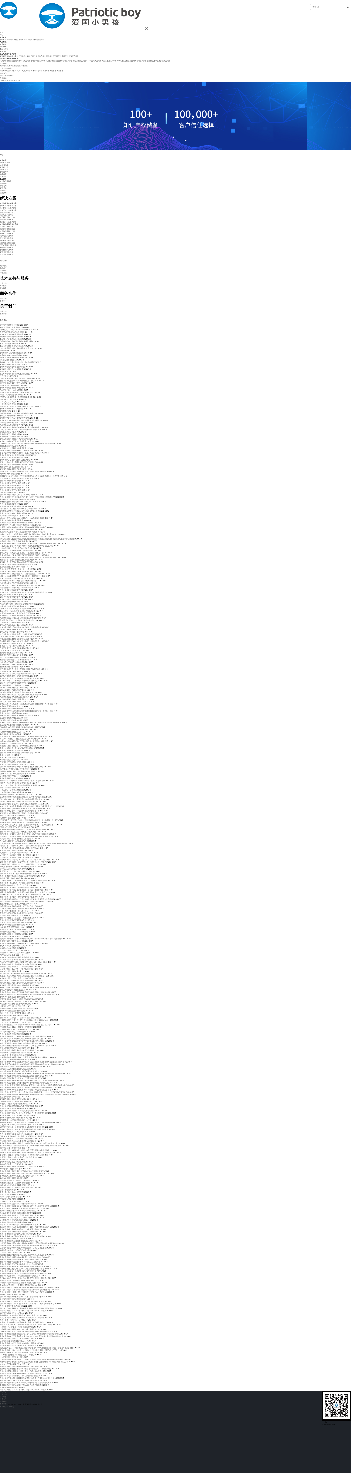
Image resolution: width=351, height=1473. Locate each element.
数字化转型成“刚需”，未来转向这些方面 (14, 660)
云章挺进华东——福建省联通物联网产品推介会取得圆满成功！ (23, 1322)
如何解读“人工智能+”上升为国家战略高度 (15, 330)
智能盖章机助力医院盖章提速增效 (12, 506)
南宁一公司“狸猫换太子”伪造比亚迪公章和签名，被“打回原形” (23, 781)
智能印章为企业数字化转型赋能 (11, 409)
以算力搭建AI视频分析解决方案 (158, 61)
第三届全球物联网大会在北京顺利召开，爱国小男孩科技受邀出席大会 (25, 1227)
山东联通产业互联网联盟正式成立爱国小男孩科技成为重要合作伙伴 (24, 1332)
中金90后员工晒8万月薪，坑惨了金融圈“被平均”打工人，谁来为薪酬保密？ (27, 825)
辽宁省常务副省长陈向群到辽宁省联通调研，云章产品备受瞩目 (23, 1248)
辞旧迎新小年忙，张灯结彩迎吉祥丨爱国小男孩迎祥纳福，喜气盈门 (24, 711)
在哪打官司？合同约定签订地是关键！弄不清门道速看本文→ (22, 890)
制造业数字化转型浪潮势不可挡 (11, 667)
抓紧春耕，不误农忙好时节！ (10, 1006)
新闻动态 (10, 80)
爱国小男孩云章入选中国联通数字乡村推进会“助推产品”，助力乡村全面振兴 (28, 1081)
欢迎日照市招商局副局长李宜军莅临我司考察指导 (18, 1215)
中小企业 (24, 66)
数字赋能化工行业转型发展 (10, 434)
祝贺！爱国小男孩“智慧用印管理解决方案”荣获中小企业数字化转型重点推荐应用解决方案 (33, 1085)
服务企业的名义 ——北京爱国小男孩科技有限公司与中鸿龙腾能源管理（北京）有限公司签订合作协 (36, 1348)
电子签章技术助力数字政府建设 (11, 671)
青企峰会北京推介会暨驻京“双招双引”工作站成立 (18, 1204)
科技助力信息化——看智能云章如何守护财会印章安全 (19, 681)
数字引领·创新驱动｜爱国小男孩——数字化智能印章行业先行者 (23, 829)
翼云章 (27, 71)
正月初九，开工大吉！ (8, 402)
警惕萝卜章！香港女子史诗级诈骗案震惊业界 (16, 406)
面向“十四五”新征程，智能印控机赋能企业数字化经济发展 (21, 1067)
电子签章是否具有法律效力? (10, 706)
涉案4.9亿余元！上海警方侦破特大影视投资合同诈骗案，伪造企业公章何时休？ (29, 534)
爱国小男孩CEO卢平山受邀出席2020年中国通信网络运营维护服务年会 (25, 1090)
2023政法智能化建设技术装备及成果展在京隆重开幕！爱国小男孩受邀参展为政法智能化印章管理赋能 (37, 539)
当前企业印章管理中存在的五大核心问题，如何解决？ (19, 1071)
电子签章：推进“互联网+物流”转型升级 (14, 541)
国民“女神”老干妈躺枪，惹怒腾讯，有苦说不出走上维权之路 (22, 1136)
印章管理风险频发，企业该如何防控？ (14, 1132)
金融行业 (65, 56)
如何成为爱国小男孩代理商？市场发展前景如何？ (18, 983)
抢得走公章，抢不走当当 (9, 1160)
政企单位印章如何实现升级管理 (11, 750)
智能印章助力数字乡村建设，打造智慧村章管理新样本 (19, 420)
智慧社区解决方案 (6, 252)
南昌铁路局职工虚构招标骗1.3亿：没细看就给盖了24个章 (21, 574)
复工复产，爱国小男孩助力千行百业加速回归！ (17, 913)
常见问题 (46, 71)
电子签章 (3, 44)
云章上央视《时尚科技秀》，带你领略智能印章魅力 (19, 1225)
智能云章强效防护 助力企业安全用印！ (14, 990)
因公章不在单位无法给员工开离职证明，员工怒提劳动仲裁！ (22, 518)
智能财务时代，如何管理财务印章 (12, 664)
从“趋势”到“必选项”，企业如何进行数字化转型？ (18, 620)
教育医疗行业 (74, 56)
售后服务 (60, 71)
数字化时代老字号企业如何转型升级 (13, 467)
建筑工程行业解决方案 (8, 210)
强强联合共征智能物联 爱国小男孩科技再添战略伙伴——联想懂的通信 (25, 1369)
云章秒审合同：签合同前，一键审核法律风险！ (17, 969)
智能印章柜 (32, 40)
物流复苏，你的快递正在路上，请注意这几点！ (17, 906)
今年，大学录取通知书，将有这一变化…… (15, 911)
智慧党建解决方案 (6, 250)
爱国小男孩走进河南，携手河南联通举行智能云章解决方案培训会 (24, 992)
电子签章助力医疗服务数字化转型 (12, 425)
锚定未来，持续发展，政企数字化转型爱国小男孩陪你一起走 (22, 741)
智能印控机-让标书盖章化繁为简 (12, 353)
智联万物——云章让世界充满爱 (11, 936)
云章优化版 (14, 40)
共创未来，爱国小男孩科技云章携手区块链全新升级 (19, 1232)
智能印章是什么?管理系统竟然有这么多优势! (16, 1118)
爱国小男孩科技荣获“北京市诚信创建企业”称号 (17, 1241)
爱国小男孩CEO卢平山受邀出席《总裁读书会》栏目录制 (20, 1260)
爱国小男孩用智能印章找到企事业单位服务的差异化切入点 (21, 767)
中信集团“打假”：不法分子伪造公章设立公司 (16, 548)
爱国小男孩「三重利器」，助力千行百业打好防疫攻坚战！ (21, 1018)
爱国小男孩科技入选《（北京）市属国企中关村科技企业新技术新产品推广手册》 (29, 1350)
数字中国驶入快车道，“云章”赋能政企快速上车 (17, 674)
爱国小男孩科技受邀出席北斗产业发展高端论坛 (17, 1134)
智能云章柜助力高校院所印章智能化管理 (15, 439)
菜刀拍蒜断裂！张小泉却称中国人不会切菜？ (16, 839)
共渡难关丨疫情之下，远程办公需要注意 (15, 1183)
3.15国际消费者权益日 (8, 360)
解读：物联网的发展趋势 (9, 344)
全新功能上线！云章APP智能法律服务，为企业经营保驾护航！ (23, 902)
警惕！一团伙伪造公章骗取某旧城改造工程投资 (17, 462)
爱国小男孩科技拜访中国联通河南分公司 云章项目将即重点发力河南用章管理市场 (30, 1334)
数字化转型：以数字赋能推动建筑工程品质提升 (17, 560)
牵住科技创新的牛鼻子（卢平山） (12, 1313)
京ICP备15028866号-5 (7, 1407)
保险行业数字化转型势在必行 (10, 623)
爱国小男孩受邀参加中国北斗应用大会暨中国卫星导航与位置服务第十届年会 (28, 1064)
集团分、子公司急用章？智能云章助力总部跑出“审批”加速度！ (23, 976)
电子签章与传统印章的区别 (10, 355)
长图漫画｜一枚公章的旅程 (10, 1015)
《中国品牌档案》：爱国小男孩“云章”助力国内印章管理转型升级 (23, 881)
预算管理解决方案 (65, 61)
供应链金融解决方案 (108, 61)
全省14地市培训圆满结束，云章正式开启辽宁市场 (18, 1339)
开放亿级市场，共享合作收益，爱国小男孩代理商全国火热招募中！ (24, 988)
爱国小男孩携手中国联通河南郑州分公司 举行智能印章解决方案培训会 (25, 994)
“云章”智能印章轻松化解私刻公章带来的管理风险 (18, 604)
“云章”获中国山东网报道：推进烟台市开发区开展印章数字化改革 (23, 962)
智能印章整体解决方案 (8, 56)
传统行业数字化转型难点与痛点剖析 (13, 762)
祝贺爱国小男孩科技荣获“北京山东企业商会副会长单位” (20, 1208)
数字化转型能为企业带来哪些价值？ (13, 709)
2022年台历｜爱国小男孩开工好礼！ (13, 1013)
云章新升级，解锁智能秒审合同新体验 (14, 1055)
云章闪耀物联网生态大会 (9, 1387)
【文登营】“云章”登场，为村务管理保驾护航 (16, 1327)
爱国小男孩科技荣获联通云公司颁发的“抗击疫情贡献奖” (20, 1171)
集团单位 (10, 66)
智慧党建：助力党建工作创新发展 (12, 464)
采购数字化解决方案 (7, 61)
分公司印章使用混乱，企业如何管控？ (14, 1032)
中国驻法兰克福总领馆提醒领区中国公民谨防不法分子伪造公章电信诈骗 (26, 444)
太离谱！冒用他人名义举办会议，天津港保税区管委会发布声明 (23, 527)
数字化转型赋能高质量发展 (10, 602)
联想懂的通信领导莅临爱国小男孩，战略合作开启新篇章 (20, 1385)
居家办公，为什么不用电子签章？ (12, 743)
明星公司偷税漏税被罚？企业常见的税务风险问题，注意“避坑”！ (23, 892)
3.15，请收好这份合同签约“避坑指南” (13, 657)
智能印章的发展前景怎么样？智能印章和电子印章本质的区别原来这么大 (26, 1153)
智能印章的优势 (6, 411)
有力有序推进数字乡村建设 (10, 325)
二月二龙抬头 (5, 376)
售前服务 (53, 71)
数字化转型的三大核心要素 (10, 713)
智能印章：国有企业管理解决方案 (12, 997)
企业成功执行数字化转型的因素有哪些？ (15, 725)
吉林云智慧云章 (36, 71)
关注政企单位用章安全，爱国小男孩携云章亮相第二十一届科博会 (24, 1278)
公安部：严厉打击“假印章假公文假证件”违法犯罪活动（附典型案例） (25, 1290)
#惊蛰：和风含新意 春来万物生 (11, 395)
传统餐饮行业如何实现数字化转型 (12, 423)
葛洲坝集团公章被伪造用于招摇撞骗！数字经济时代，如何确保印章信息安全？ (29, 544)
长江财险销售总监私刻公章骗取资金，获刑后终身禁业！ (20, 427)
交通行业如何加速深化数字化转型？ (13, 567)
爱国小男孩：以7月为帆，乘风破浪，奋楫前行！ (17, 883)
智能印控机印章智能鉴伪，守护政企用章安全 (16, 392)
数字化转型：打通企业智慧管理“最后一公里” (16, 616)
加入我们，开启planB (7, 955)
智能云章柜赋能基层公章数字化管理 (13, 469)
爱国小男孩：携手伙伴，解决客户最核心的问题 (17, 897)
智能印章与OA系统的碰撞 (9, 385)
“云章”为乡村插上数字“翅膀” (10, 650)
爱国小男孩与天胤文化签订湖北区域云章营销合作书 (19, 1271)
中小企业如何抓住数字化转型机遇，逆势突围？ (17, 639)
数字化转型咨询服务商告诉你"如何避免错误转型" (18, 748)
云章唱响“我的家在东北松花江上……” (14, 1341)
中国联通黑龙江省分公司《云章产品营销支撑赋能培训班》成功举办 (24, 1269)
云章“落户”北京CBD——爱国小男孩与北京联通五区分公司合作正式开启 (26, 1325)
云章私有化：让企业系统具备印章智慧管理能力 (17, 981)
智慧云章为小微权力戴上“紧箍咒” (12, 595)
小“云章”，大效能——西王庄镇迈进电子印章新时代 (19, 739)
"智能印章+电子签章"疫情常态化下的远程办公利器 (18, 727)
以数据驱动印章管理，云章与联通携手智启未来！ (18, 1125)
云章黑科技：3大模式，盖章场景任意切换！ (16, 953)
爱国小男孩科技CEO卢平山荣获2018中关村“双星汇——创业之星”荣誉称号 (27, 1304)
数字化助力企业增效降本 (9, 757)
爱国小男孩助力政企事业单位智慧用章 (14, 1108)
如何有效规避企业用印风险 (10, 1178)
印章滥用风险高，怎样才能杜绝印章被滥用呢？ (17, 413)
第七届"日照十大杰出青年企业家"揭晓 (14, 878)
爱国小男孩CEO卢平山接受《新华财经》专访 (16, 753)
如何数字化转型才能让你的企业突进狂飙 (15, 676)
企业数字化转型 (6, 181)
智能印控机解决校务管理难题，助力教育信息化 (17, 451)
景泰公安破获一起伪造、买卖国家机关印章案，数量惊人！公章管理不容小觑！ (29, 557)
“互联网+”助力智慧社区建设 (10, 474)
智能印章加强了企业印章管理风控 (12, 1162)
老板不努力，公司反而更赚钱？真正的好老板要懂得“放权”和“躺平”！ (25, 836)
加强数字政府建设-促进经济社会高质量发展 (16, 341)
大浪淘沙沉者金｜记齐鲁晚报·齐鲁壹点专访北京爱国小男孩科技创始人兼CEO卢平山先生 (32, 843)
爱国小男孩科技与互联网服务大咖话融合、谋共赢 (18, 1343)
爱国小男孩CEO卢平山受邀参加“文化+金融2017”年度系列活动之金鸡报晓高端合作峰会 (31, 1336)
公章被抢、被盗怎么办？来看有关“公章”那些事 (17, 1157)
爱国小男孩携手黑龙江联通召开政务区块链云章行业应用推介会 (23, 1036)
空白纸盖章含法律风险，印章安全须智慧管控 (16, 1027)
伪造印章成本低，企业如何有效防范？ (14, 774)
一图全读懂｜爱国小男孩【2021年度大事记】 (16, 1022)
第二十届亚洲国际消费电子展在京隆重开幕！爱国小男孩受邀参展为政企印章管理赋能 (31, 1074)
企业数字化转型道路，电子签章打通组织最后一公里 (19, 802)
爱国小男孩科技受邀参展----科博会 (12, 1239)
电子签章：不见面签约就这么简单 (12, 662)
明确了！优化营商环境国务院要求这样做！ (15, 783)
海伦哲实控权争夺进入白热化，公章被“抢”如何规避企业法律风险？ (24, 1057)
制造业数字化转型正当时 (9, 446)
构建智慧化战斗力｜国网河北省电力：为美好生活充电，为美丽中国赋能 (26, 1122)
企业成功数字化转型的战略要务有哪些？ (15, 729)
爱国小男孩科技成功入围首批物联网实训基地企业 (18, 1167)
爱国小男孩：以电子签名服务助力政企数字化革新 (18, 678)
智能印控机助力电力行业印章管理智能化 (15, 418)
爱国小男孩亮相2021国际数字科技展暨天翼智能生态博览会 (21, 1039)
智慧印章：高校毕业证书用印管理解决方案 (15, 957)
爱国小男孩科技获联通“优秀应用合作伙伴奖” (16, 1234)
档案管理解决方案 (139, 61)
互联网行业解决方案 (7, 217)
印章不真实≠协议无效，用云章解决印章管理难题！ (18, 771)
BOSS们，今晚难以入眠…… (10, 950)
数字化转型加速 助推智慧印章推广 (12, 346)
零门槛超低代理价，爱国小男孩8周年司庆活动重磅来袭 (20, 669)
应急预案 (3, 193)
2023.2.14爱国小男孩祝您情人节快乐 (13, 690)
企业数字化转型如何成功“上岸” (11, 630)
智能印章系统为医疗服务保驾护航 (12, 367)
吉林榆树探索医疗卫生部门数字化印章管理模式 (17, 960)
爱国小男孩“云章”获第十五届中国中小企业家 (16, 569)
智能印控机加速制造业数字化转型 (12, 599)
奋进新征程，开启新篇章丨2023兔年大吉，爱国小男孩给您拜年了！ (24, 704)
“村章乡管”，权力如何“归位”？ (11, 1169)
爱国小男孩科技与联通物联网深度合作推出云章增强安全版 (21, 1236)
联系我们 (17, 80)
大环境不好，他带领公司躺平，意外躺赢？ (15, 855)
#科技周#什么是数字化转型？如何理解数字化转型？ (19, 581)
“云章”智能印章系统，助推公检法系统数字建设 (17, 636)
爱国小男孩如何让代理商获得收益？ (13, 920)
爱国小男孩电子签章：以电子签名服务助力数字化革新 (19, 811)
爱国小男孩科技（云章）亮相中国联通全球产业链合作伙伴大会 (23, 1292)
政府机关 (3, 66)
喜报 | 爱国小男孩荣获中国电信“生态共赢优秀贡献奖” (19, 1043)
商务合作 (3, 73)
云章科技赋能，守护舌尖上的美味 (12, 941)
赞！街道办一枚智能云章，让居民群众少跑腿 (16, 967)
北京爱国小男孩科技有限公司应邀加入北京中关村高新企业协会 (23, 1255)
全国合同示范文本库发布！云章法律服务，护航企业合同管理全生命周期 (26, 899)
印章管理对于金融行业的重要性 (11, 337)
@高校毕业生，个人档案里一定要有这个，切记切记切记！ (21, 895)
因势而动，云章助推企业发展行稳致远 (14, 1069)
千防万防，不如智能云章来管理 (11, 790)
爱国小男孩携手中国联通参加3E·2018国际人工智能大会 (20, 1262)
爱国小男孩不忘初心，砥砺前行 (11, 778)
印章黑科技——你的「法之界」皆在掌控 (15, 885)
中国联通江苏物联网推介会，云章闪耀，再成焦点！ (19, 1329)
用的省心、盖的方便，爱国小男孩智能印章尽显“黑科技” (20, 799)
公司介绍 (3, 80)
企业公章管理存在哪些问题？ (10, 1097)
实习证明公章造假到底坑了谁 (10, 516)
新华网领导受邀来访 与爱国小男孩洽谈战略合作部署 (19, 502)
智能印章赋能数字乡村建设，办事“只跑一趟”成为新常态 (20, 511)
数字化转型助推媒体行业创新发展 (12, 513)
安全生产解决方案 (52, 61)
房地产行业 (41, 56)
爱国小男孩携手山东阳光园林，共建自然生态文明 (18, 918)
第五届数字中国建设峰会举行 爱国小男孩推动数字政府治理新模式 (24, 834)
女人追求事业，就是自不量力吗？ (12, 850)
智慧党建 (3, 188)
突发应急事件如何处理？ (9, 432)
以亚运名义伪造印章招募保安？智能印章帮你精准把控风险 (21, 537)
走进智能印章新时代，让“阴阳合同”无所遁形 (16, 613)
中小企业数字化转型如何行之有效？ (13, 606)
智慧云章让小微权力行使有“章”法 (12, 632)
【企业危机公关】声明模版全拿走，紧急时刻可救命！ (19, 848)
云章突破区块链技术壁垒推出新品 (12, 1222)
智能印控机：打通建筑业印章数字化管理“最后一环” (19, 585)
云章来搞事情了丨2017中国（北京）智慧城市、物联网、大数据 (23, 1311)
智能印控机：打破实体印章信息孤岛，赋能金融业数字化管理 (22, 592)
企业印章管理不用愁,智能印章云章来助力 (15, 1220)
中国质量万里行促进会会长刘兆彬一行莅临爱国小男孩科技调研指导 (24, 1150)
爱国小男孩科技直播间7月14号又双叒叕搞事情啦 (17, 495)
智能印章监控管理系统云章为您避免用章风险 (16, 571)
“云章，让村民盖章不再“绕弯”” (11, 1197)
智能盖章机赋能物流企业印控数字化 (13, 416)
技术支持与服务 (6, 68)
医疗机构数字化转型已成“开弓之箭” (13, 643)
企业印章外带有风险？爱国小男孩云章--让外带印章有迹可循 (22, 797)
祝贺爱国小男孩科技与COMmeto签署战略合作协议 (18, 1211)
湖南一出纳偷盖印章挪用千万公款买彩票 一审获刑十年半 (21, 576)
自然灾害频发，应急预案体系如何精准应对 (15, 478)
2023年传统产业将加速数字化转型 (12, 597)
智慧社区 (3, 190)
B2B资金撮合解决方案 (125, 61)
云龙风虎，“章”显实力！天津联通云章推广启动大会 (19, 1285)
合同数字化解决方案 (37, 61)
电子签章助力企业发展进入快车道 (12, 732)
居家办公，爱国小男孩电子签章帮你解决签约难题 (18, 746)
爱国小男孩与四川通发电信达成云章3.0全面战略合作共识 (21, 1257)
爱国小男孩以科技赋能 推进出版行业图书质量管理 (18, 876)
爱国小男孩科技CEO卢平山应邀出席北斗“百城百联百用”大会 (22, 1301)
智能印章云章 (5, 40)
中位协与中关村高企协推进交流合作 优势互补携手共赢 (20, 1283)
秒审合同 (3, 186)
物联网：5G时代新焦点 (8, 1294)
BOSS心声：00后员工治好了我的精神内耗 (15, 827)
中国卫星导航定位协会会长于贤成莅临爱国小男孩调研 (19, 1380)
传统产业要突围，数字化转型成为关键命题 (15, 648)
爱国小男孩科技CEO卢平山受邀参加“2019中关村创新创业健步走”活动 (25, 1287)
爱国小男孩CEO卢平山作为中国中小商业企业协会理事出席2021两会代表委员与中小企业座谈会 (34, 1094)
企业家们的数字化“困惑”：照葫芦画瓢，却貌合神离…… (20, 804)
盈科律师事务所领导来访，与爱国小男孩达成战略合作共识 (21, 1273)
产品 (1, 35)
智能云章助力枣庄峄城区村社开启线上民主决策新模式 (19, 813)
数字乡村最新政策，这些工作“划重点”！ (14, 904)
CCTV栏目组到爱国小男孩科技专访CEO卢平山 (17, 1355)
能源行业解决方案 (6, 215)
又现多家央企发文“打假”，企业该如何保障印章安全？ (19, 532)
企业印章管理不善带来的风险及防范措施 (15, 374)
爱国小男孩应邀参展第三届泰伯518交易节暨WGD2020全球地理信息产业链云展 (28, 1143)
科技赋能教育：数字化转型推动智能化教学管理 (17, 530)
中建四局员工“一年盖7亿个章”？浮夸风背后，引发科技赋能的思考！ (25, 1020)
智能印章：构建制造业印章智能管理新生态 (15, 564)
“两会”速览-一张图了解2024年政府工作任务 (16, 378)
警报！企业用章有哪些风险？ (10, 788)
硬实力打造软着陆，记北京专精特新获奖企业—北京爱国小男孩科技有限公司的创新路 (31, 939)
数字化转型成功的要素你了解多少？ (13, 764)
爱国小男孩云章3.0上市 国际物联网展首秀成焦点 (17, 1280)
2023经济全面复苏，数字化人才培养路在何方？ (17, 692)
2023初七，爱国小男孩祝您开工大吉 (13, 702)
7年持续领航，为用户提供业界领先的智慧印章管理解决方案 (22, 974)
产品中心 (3, 1392)
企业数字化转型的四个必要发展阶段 (13, 699)
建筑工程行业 (32, 56)
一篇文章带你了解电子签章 (10, 404)
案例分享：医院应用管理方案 (10, 971)
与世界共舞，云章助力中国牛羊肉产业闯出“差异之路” (19, 1315)
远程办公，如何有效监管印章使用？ (13, 1185)
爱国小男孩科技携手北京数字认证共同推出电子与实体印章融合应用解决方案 (28, 497)
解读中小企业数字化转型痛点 (10, 365)
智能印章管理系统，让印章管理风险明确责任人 (17, 1139)
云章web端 (4, 71)
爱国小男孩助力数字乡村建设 (10, 481)
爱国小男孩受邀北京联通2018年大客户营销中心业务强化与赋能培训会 (25, 1383)
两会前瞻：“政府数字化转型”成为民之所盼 (15, 1004)
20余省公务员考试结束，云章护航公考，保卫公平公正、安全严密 (24, 862)
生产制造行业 (22, 56)
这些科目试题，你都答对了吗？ (11, 915)
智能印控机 (23, 40)
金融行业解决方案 (6, 220)
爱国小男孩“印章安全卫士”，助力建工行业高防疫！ (19, 832)
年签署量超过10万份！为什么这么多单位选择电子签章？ (20, 641)
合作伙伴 (10, 76)
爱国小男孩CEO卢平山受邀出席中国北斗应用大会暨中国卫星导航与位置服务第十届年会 (32, 1062)
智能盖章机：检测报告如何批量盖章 (13, 448)
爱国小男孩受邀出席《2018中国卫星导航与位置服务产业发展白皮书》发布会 (28, 1378)
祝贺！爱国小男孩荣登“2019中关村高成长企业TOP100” (20, 1111)
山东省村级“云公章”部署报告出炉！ (13, 927)
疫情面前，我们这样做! (8, 1199)
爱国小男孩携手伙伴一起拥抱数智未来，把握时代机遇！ (20, 943)
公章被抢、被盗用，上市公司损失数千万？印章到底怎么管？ (22, 1155)
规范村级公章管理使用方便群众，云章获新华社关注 (19, 1078)
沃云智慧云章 (13, 71)
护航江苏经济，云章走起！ (10, 1357)
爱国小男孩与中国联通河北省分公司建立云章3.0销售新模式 (21, 1266)
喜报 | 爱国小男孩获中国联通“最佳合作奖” (15, 1048)
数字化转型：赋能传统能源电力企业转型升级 (16, 550)
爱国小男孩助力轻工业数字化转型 (12, 590)
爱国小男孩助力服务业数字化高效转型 (14, 455)
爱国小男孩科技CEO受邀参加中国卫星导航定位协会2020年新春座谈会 (25, 1206)
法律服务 (3, 183)
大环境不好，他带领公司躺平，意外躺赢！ (15, 857)
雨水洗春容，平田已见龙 (9, 399)
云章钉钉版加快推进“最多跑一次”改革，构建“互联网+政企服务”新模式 (25, 860)
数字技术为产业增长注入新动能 (11, 339)
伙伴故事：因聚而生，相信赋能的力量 (14, 841)
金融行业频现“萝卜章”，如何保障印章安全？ (16, 1029)
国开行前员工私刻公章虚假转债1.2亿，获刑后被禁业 (19, 509)
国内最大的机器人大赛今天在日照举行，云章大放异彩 (19, 1352)
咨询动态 (3, 1397)
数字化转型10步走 (6, 755)
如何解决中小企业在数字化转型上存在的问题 (16, 362)
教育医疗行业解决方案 (8, 222)
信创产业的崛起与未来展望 (10, 390)
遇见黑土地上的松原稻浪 (9, 948)
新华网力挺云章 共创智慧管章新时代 (13, 499)
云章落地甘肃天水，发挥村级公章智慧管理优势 (17, 964)
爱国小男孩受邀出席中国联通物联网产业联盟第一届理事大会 (22, 1373)
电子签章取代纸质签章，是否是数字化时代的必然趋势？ (20, 695)
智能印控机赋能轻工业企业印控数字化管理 (15, 441)
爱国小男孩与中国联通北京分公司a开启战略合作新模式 (20, 1376)
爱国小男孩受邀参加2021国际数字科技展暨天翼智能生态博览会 (23, 1041)
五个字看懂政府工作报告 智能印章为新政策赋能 (17, 999)
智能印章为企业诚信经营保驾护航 (12, 358)
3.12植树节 (4, 371)
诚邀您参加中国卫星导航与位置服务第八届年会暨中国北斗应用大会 (24, 1246)
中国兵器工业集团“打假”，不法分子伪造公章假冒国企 (19, 430)
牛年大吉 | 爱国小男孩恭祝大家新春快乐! (15, 1104)
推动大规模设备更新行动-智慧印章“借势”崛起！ (17, 348)
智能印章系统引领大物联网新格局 (12, 388)
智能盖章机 (40, 40)
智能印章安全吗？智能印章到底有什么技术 (15, 1120)
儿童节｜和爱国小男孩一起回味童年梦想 (15, 922)
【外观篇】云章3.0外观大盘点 (11, 1253)
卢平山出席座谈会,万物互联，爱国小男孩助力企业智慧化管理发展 (24, 1129)
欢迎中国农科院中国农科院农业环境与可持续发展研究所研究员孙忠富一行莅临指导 (30, 1146)
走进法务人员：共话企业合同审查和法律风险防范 (18, 1050)
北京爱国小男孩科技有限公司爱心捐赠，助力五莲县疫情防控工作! (24, 1046)
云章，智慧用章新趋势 (8, 1190)
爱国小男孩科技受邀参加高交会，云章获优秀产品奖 (19, 1229)
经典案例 (3, 1401)
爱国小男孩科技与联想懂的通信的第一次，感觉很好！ (19, 1366)
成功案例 (3, 63)
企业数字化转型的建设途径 (10, 718)
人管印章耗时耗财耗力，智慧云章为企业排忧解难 (18, 908)
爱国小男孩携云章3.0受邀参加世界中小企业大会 (17, 1264)
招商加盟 (3, 76)
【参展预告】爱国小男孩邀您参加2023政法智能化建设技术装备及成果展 (26, 546)
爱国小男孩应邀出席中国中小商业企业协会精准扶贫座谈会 (21, 1371)
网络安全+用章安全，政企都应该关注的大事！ (17, 795)
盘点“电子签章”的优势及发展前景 (12, 332)
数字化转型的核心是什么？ (10, 760)
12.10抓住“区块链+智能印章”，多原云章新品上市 (18, 1218)
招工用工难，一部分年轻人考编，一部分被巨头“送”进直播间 (22, 846)
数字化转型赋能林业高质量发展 (11, 520)
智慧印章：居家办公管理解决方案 (12, 946)
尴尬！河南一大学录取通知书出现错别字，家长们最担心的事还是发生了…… (28, 806)
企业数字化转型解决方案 (9, 224)
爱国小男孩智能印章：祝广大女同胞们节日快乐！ (18, 381)
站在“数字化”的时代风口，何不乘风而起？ (15, 769)
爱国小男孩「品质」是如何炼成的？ (13, 929)
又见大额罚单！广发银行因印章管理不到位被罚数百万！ (20, 555)
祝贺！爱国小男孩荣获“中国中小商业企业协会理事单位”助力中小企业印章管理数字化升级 (33, 1092)
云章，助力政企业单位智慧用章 (11, 1192)
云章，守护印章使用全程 (9, 1194)
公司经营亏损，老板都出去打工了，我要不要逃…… (19, 864)
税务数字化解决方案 (22, 61)
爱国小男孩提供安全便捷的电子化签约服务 (15, 716)
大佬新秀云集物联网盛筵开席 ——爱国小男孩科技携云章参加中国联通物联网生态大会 (31, 1359)
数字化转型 (4, 49)
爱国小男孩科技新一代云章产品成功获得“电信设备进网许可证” (23, 1173)
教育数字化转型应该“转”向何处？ (12, 653)
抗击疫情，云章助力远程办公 (10, 1201)
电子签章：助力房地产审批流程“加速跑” (14, 583)
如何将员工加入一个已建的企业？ (12, 1164)
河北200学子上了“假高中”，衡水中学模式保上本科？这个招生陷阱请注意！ (27, 820)
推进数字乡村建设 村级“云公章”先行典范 (15, 1008)
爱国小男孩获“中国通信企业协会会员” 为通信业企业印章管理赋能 (24, 1113)
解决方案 (3, 52)
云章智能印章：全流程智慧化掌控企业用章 (15, 588)
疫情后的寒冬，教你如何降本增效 (12, 792)
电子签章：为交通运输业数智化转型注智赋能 (16, 523)
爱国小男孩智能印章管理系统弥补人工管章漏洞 (17, 1106)
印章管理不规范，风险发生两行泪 (12, 655)
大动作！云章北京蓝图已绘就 (10, 1364)
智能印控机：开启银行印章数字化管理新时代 (16, 525)
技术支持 (21, 71)
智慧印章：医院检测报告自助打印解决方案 (15, 985)
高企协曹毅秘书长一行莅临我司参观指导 (15, 1250)
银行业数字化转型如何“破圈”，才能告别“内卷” (17, 634)
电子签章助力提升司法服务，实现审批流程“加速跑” (19, 618)
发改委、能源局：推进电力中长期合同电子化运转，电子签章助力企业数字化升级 (29, 723)
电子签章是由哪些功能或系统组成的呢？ (15, 697)
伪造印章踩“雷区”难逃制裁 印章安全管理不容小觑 (18, 609)
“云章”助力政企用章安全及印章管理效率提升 (16, 397)
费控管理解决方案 (79, 61)
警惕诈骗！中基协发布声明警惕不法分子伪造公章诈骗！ (20, 453)
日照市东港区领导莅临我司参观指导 (13, 1299)
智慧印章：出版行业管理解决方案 (12, 925)
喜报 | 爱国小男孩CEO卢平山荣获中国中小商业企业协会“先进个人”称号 (26, 1025)
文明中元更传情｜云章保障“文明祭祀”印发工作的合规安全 (21, 809)
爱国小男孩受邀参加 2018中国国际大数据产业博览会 (19, 1276)
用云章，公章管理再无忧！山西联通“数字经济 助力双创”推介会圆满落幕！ (27, 1308)
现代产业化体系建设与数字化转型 (12, 383)
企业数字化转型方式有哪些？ (10, 685)
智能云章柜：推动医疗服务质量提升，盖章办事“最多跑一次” (22, 553)
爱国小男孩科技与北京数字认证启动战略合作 (16, 1187)
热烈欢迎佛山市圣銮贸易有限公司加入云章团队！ (18, 1346)
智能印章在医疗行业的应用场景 (11, 369)
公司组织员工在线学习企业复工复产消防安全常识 (18, 1176)
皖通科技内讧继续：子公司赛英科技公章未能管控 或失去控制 (22, 1127)
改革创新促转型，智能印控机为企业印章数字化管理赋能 (20, 627)
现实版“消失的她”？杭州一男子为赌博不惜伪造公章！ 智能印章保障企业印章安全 (29, 476)
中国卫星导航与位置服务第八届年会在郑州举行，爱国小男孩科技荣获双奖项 (28, 1243)
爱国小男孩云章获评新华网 (10, 504)
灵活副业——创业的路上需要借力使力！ (15, 853)
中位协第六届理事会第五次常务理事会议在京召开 (18, 1141)
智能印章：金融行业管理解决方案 (12, 1011)
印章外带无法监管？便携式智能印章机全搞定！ (17, 1101)
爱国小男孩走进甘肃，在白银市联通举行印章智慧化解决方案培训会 (24, 1083)
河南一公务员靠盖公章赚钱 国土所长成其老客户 (17, 578)
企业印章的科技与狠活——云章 (11, 776)
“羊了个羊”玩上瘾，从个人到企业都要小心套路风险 (19, 785)
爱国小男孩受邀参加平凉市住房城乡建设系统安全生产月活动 (22, 1076)
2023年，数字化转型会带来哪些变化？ (14, 683)
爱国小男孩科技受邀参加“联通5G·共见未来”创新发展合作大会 (22, 1297)
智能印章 (3, 160)
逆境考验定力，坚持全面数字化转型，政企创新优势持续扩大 (22, 736)
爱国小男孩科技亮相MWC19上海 (12, 1306)
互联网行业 (57, 56)
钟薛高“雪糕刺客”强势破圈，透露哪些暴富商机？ (18, 867)
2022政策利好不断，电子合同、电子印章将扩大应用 (19, 1001)
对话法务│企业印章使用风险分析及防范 (14, 1060)
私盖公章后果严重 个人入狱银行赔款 (13, 1115)
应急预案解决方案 (6, 254)
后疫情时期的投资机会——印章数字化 (14, 932)
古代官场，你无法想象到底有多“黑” (13, 869)
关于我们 (3, 78)
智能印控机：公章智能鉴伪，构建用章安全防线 (17, 562)
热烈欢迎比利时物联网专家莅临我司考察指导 (16, 1213)
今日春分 (3, 351)
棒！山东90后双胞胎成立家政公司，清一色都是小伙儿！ (20, 822)
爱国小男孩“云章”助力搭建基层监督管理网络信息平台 (19, 874)
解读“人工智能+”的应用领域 (10, 327)
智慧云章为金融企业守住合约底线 (12, 625)
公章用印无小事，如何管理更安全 (12, 646)
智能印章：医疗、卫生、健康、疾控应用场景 (16, 978)
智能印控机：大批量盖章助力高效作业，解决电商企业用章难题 (23, 471)
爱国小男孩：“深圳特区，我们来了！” (14, 1320)
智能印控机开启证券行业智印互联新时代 (15, 460)
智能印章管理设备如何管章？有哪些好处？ (15, 1099)
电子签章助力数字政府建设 (10, 458)
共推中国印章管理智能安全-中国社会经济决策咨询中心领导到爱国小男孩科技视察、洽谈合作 (34, 1362)
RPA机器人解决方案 (93, 61)
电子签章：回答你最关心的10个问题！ (14, 818)
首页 (1, 32)
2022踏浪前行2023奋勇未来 (10, 720)
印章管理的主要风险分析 (9, 492)
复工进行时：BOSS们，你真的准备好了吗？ (16, 871)
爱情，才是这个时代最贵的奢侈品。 (13, 815)
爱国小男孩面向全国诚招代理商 (11, 1034)
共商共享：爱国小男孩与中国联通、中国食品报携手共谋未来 (22, 1318)
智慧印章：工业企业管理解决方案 (12, 934)
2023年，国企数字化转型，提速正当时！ (15, 688)
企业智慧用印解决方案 (8, 203)
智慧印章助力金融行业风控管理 (11, 334)
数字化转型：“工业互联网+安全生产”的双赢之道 (17, 611)
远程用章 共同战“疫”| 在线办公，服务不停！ (16, 1180)
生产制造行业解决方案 (8, 208)
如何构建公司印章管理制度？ (10, 1148)
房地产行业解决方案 (7, 213)
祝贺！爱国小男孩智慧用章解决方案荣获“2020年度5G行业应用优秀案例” (26, 1087)
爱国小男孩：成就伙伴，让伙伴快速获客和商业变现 (19, 888)
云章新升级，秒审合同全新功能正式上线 (15, 1053)
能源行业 (49, 56)
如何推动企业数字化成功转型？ (11, 734)
